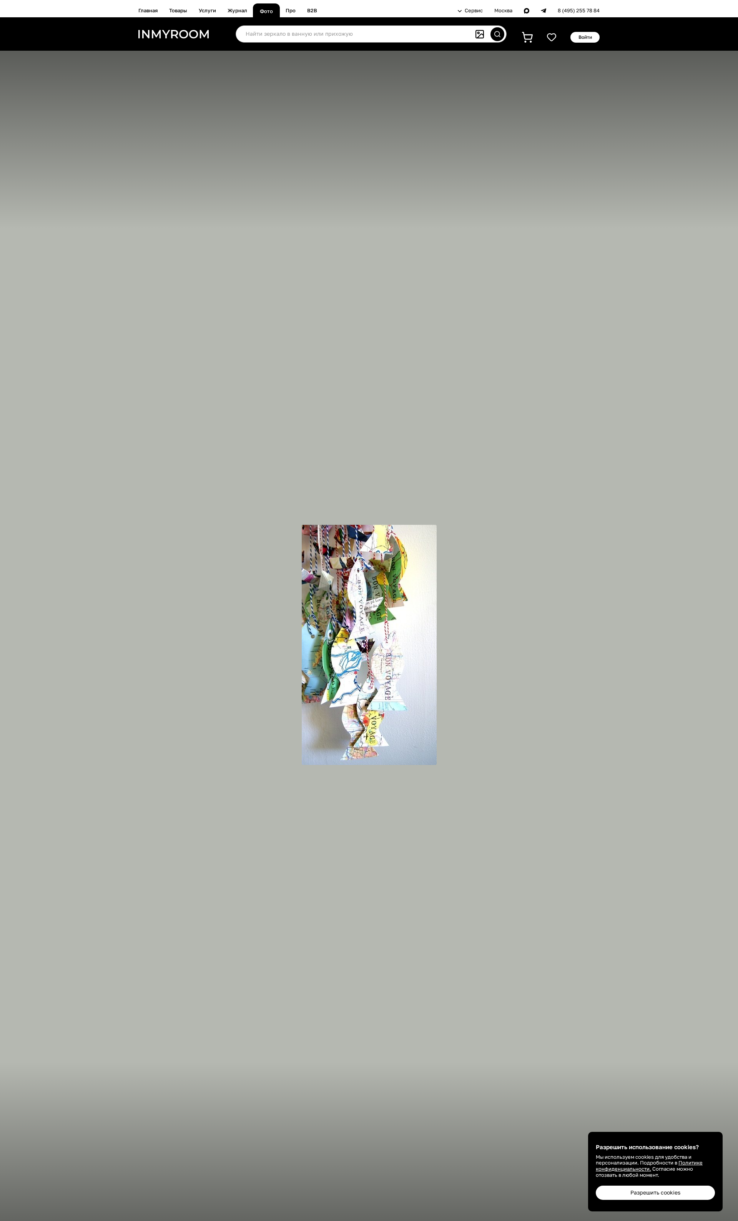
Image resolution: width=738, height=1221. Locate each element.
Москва (503, 10)
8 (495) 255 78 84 (579, 10)
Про (291, 10)
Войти (585, 37)
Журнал (237, 10)
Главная (148, 10)
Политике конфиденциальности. (649, 1166)
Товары (178, 10)
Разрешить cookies (655, 1192)
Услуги (207, 10)
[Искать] (497, 34)
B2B (312, 10)
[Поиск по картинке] (480, 34)
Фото (266, 11)
